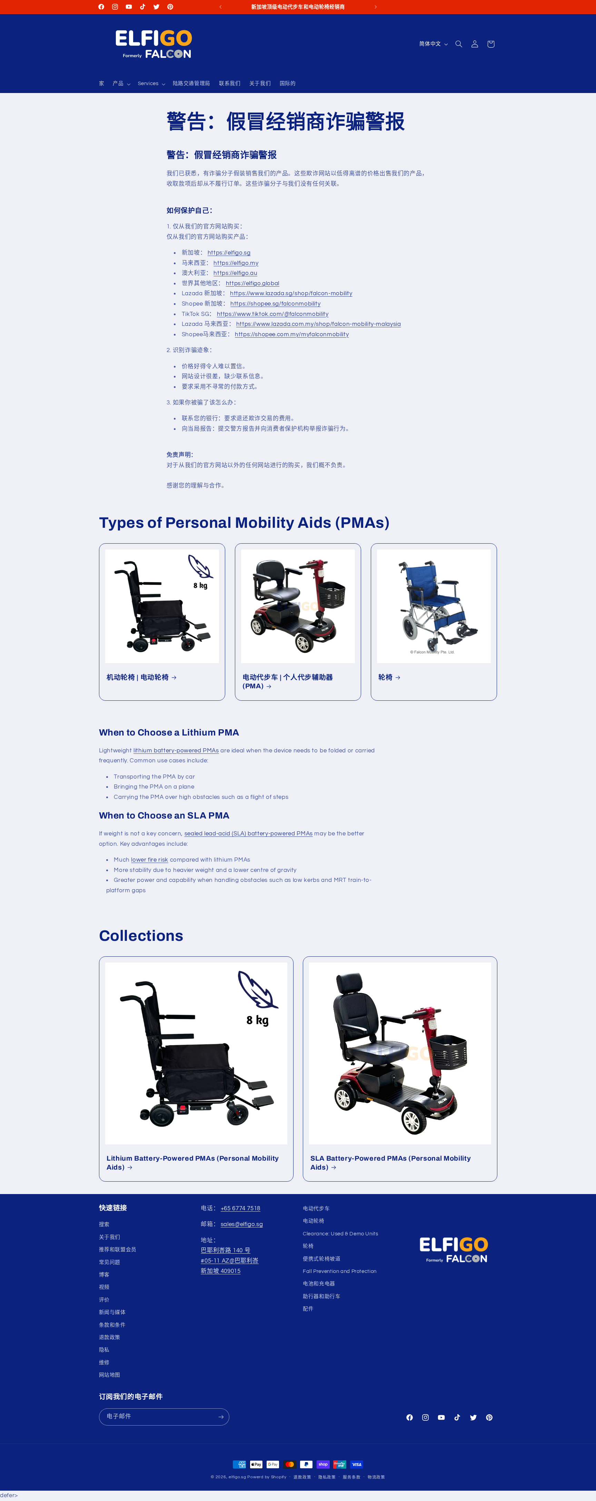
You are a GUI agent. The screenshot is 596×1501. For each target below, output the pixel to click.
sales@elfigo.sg (242, 1225)
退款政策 (110, 1337)
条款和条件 (112, 1325)
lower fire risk (149, 860)
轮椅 (385, 677)
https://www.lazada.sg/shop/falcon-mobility (291, 293)
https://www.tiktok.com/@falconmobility (273, 314)
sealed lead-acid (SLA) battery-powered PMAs (249, 834)
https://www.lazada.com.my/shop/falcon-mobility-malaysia (318, 324)
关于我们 (110, 1237)
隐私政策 (327, 1477)
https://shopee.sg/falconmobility (275, 303)
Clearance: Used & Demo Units (340, 1233)
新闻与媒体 (112, 1312)
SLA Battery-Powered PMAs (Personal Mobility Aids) (390, 1163)
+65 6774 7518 (240, 1208)
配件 (308, 1309)
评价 (104, 1300)
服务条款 (351, 1477)
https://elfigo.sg (229, 252)
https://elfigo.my (235, 263)
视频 (104, 1287)
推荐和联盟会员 (118, 1250)
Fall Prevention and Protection (340, 1271)
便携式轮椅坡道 (321, 1259)
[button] (121, 84)
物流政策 (376, 1477)
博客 (104, 1274)
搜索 (104, 1224)
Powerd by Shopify (267, 1477)
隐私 (104, 1350)
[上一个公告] (220, 7)
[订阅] (221, 1417)
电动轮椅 (314, 1221)
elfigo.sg (237, 1477)
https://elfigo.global (252, 283)
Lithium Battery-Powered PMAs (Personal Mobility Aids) (193, 1163)
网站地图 (110, 1375)
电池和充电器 (319, 1284)
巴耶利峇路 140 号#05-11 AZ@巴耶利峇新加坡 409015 (230, 1261)
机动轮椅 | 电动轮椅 (138, 677)
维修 (104, 1362)
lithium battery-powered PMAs (176, 751)
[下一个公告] (375, 7)
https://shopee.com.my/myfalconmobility (292, 334)
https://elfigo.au (235, 273)
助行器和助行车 (321, 1296)
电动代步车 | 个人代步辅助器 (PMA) (287, 682)
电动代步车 (316, 1208)
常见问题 (110, 1262)
